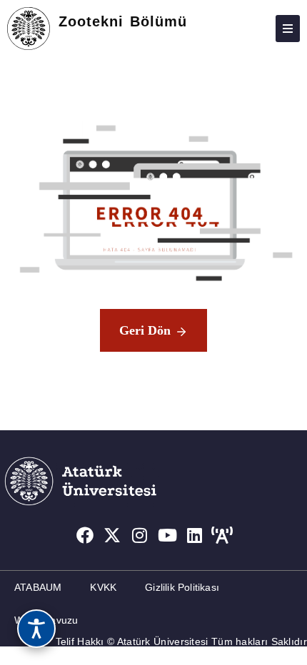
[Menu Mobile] (288, 28)
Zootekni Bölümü (123, 21)
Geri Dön (145, 330)
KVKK (103, 587)
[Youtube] (168, 535)
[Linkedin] (195, 535)
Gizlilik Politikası (182, 587)
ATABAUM (37, 587)
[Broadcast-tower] (223, 535)
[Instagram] (140, 535)
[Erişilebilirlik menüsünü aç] (36, 628)
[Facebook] (85, 535)
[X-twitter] (112, 535)
